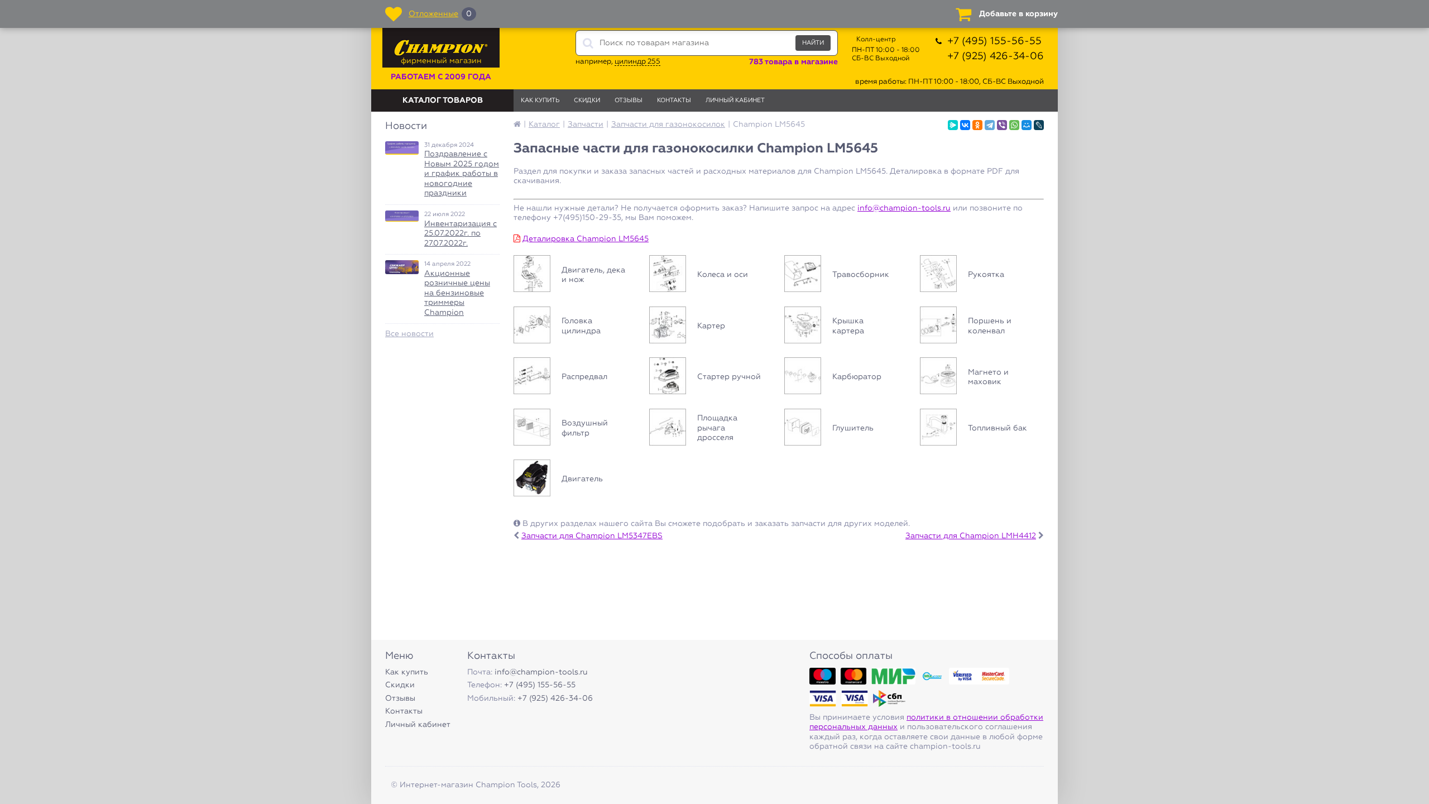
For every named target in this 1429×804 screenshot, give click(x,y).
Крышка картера (846, 327)
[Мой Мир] (1027, 125)
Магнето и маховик (982, 377)
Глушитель (846, 429)
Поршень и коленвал (982, 327)
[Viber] (1002, 125)
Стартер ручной (711, 377)
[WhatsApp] (1014, 125)
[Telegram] (990, 125)
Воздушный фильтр (576, 429)
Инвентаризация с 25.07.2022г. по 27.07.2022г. (460, 233)
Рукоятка (982, 275)
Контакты (674, 100)
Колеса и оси (711, 275)
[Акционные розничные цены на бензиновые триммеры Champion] (402, 267)
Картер (711, 327)
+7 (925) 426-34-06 (995, 56)
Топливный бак (982, 429)
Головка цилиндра (576, 327)
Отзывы (628, 100)
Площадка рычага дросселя (711, 429)
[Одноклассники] (977, 125)
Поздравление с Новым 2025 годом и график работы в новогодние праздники (461, 173)
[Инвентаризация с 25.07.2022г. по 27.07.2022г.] (402, 216)
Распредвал (576, 377)
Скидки (587, 100)
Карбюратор (846, 377)
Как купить (540, 100)
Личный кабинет (735, 100)
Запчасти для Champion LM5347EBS (592, 536)
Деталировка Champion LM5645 (585, 239)
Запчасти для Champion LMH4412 (970, 536)
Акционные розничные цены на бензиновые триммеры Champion (457, 293)
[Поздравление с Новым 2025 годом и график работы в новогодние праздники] (402, 148)
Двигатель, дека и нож (576, 275)
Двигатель (576, 480)
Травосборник (846, 275)
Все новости (409, 334)
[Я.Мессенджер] (953, 125)
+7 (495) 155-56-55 (994, 41)
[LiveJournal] (1039, 125)
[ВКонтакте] (965, 125)
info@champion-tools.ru (904, 208)
